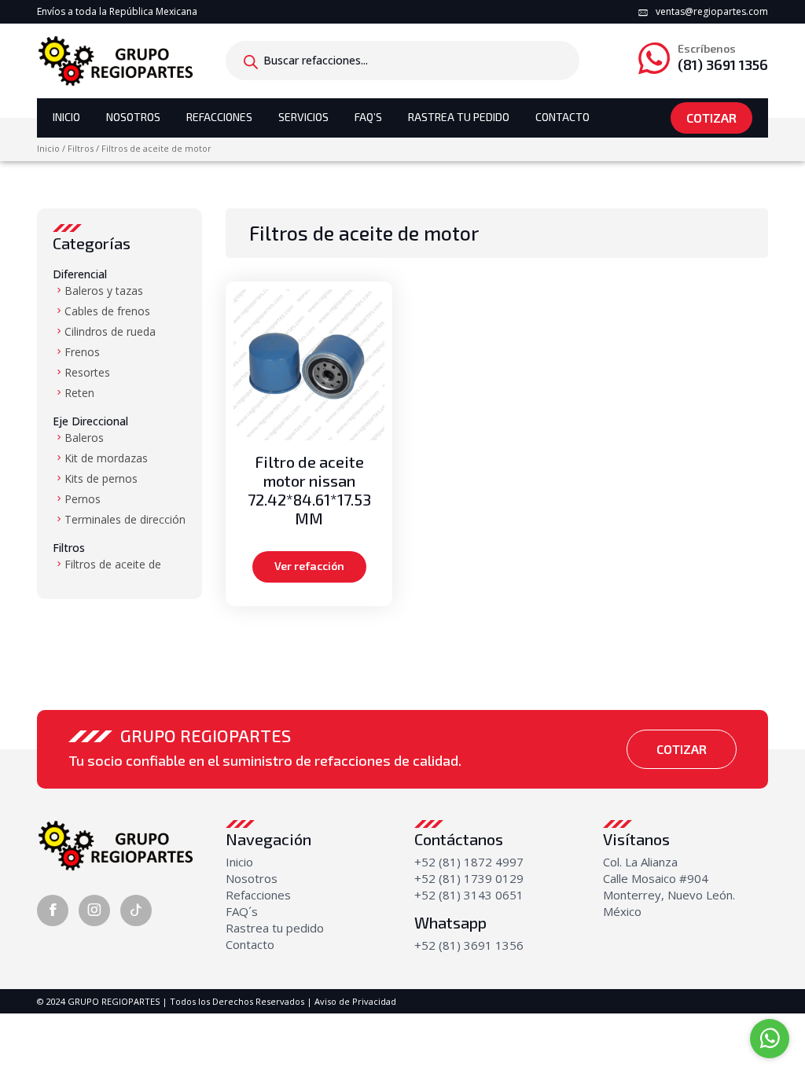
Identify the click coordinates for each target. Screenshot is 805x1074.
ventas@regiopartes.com (712, 11)
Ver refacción (309, 565)
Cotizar (711, 117)
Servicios (303, 116)
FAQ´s (242, 911)
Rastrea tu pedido (275, 928)
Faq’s (368, 116)
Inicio (66, 116)
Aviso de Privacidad (355, 1001)
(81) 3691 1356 (723, 57)
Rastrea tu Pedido (458, 116)
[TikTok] (136, 910)
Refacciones (219, 116)
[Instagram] (94, 910)
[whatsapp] (769, 1038)
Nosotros (133, 116)
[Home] (115, 60)
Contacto (562, 116)
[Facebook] (52, 910)
